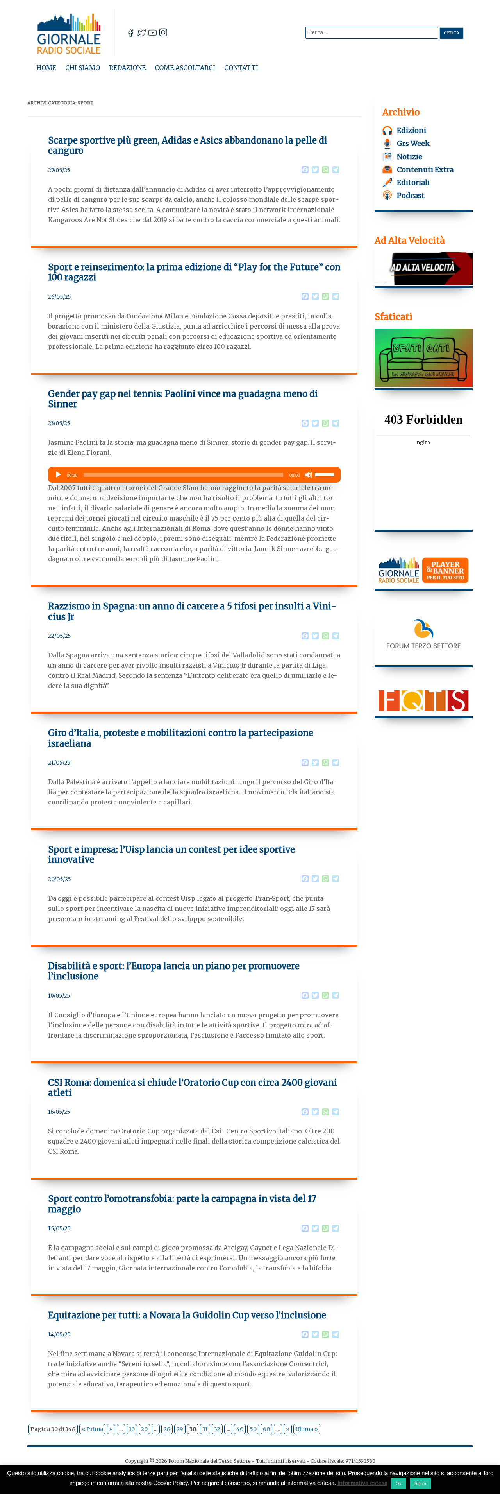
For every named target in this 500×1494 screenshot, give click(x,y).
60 (266, 1429)
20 (144, 1429)
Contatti (241, 68)
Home (46, 68)
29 (180, 1429)
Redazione (127, 68)
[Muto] (308, 475)
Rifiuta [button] (420, 1483)
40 (239, 1429)
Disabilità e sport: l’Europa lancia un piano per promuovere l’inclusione (174, 971)
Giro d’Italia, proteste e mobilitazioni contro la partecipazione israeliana (180, 738)
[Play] (58, 475)
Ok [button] (399, 1483)
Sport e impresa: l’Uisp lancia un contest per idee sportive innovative (171, 854)
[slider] (326, 474)
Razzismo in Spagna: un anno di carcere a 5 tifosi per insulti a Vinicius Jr (192, 611)
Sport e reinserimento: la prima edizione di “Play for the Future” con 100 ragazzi (194, 272)
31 (205, 1429)
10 (132, 1429)
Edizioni (411, 130)
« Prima (92, 1429)
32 (217, 1429)
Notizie (409, 156)
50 (253, 1429)
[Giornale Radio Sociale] (75, 32)
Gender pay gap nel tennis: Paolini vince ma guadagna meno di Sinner (183, 398)
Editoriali (413, 182)
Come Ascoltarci (185, 68)
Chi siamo (82, 68)
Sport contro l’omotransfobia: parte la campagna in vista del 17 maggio (182, 1203)
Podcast (411, 195)
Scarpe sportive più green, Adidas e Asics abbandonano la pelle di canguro (187, 145)
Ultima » (307, 1429)
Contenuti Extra (425, 169)
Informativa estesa (363, 1483)
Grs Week (413, 143)
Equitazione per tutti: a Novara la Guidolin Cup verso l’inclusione (187, 1315)
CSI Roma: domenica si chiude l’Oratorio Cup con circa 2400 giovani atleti (192, 1087)
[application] (194, 475)
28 (167, 1429)
